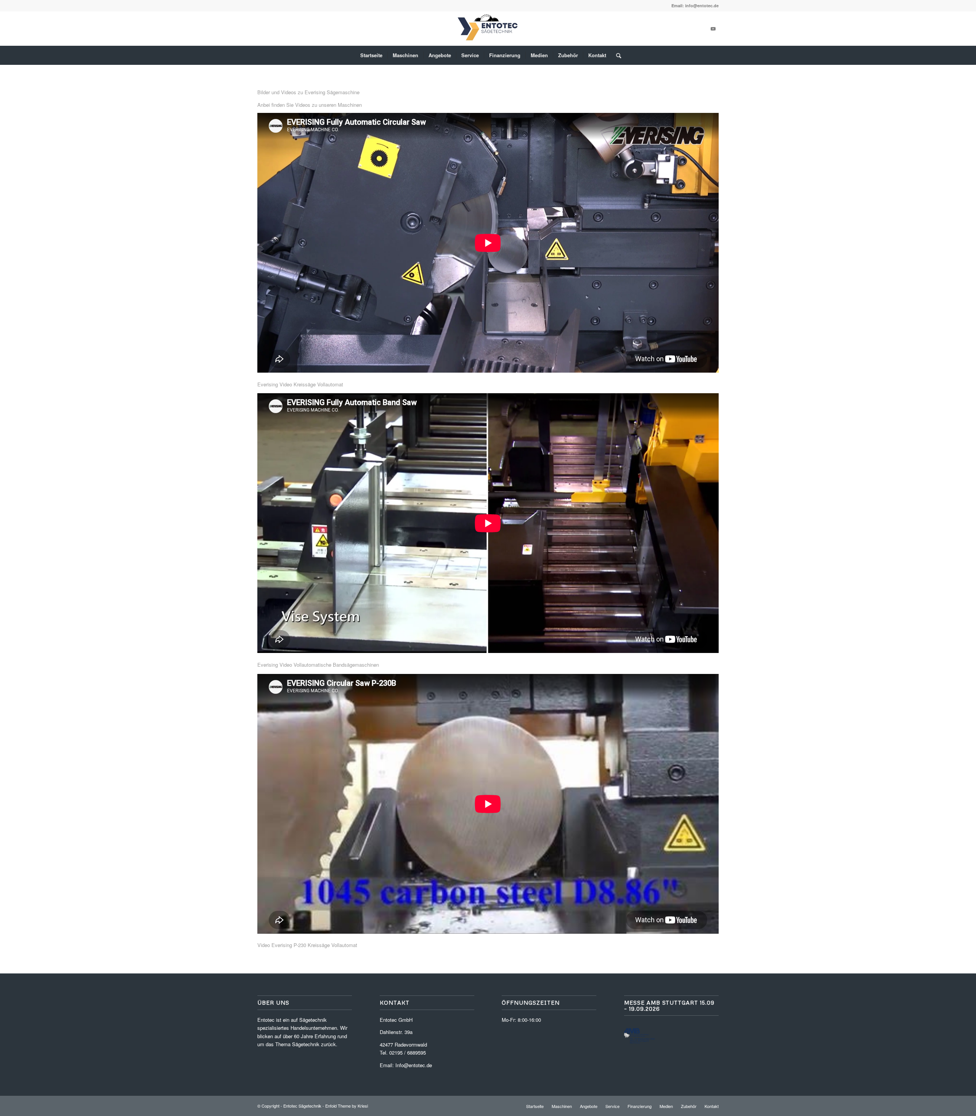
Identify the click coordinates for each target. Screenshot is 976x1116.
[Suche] (616, 55)
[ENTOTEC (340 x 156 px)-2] (488, 28)
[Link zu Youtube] (713, 28)
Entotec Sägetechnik (302, 1106)
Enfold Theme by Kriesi (346, 1106)
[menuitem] (371, 55)
